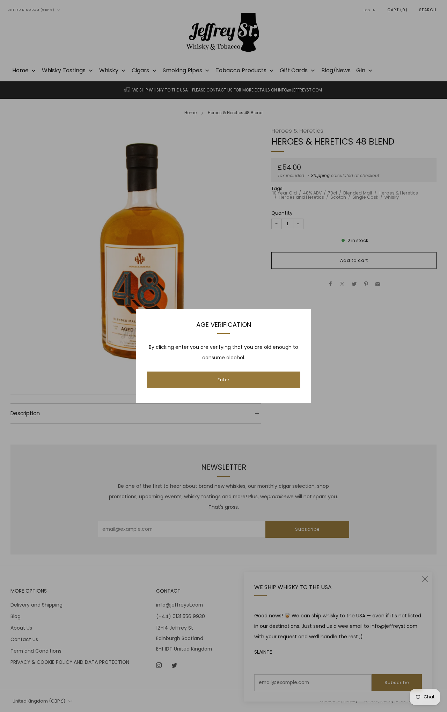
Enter (223, 380)
